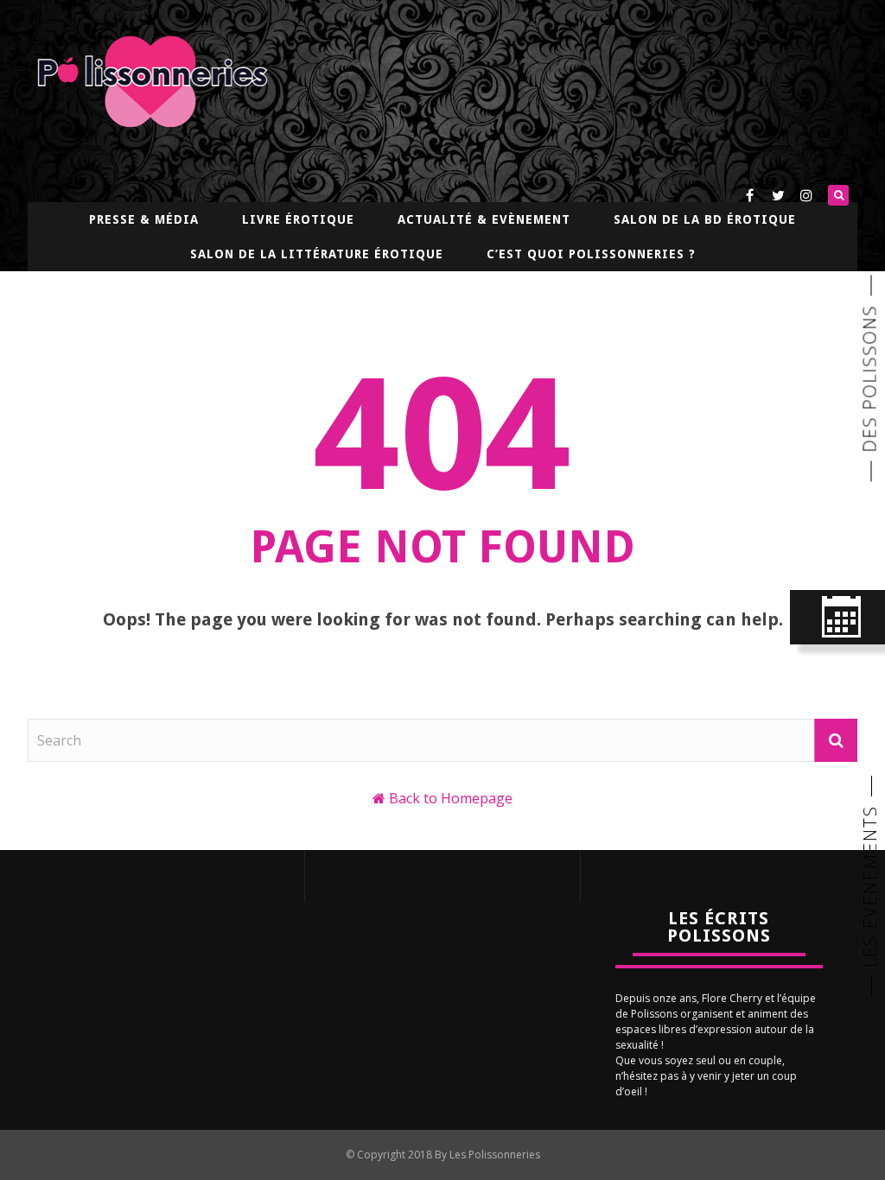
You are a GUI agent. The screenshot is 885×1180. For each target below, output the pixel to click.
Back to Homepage (451, 798)
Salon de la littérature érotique (316, 254)
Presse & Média (144, 219)
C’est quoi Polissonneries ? (591, 254)
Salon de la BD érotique (705, 219)
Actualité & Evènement (484, 219)
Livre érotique (298, 219)
